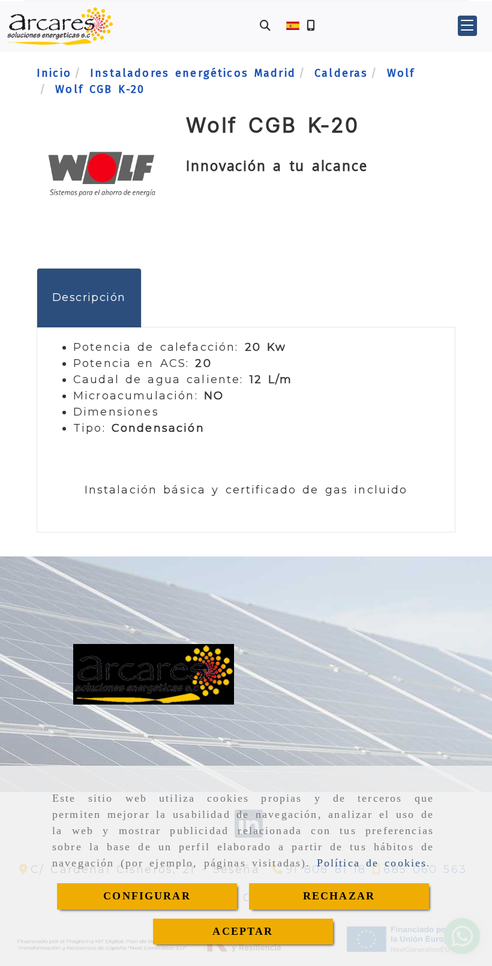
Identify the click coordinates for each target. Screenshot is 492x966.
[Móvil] (310, 26)
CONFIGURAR (147, 896)
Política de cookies (372, 863)
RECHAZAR (339, 896)
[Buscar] (265, 26)
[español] (292, 25)
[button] (467, 26)
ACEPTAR (242, 931)
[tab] (89, 297)
